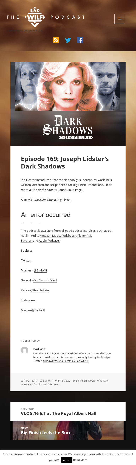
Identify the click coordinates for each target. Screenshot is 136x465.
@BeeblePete (39, 290)
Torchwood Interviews (47, 384)
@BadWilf (40, 270)
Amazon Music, (50, 235)
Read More (80, 460)
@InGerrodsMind (45, 280)
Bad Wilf (47, 380)
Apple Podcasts (49, 240)
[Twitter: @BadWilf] (68, 41)
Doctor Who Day (98, 380)
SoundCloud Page (70, 190)
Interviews (64, 380)
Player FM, (84, 235)
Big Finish (64, 200)
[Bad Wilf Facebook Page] (80, 40)
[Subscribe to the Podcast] (56, 40)
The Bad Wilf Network (35, 10)
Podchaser (68, 235)
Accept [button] (66, 460)
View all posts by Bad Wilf (70, 361)
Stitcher (26, 240)
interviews (27, 384)
